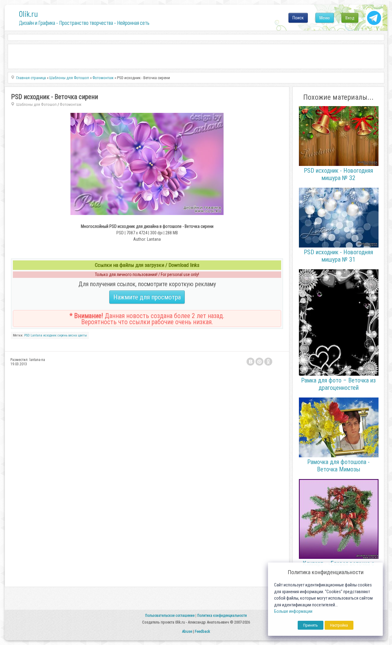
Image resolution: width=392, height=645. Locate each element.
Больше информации (293, 611)
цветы (82, 335)
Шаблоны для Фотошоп (36, 104)
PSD (27, 335)
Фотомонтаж (70, 104)
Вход (349, 17)
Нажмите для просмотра (147, 297)
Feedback (202, 631)
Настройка (339, 625)
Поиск (298, 17)
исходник (50, 335)
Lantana (36, 335)
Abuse (187, 631)
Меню (324, 17)
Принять (310, 625)
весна (72, 335)
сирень (62, 335)
